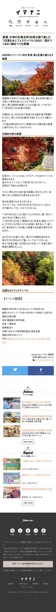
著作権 (45, 583)
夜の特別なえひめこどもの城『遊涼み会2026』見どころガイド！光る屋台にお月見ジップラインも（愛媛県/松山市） (37, 402)
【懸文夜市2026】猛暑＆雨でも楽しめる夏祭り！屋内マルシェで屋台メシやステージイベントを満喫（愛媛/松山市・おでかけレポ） (37, 489)
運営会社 (11, 583)
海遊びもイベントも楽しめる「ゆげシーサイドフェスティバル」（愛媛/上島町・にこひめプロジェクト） (36, 475)
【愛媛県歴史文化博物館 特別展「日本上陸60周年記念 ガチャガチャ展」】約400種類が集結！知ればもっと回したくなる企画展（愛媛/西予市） (37, 430)
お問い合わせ (23, 583)
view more (28, 441)
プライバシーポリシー (28, 587)
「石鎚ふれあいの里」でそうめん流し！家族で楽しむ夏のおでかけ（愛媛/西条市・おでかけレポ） (37, 461)
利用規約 (35, 583)
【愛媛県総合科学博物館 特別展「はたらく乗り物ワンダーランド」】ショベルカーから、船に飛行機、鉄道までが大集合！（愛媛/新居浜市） (37, 416)
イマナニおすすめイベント (44, 360)
